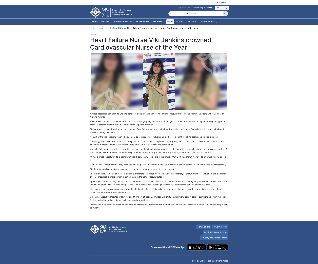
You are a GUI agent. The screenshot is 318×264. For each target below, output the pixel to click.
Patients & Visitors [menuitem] (123, 21)
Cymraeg (223, 7)
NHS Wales (221, 2)
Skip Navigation (184, 7)
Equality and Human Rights (214, 237)
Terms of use (204, 227)
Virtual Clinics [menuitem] (208, 21)
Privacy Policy (220, 227)
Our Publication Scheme (215, 232)
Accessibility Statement (202, 7)
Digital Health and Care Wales (214, 261)
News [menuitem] (170, 21)
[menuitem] (110, 22)
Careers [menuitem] (179, 21)
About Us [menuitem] (157, 21)
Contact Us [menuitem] (192, 21)
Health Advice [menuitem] (142, 21)
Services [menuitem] (105, 21)
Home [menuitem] (95, 21)
